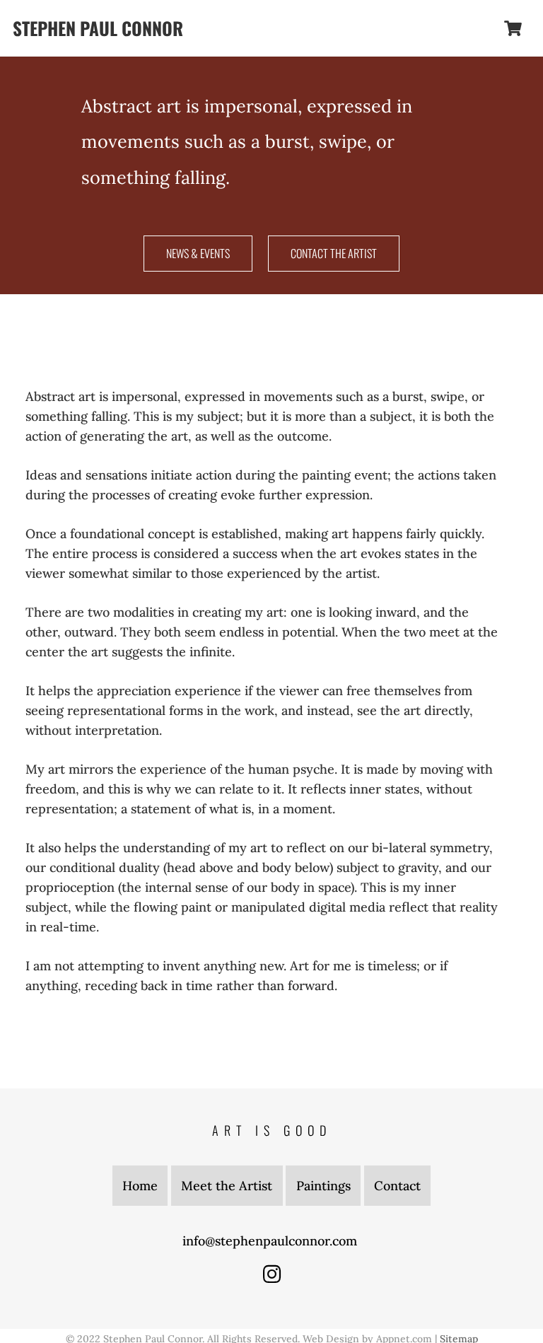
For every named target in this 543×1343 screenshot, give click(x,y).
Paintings (323, 1186)
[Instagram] (272, 1274)
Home (140, 1186)
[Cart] (513, 28)
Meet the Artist (226, 1186)
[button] (476, 28)
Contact (397, 1186)
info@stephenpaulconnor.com (271, 1241)
